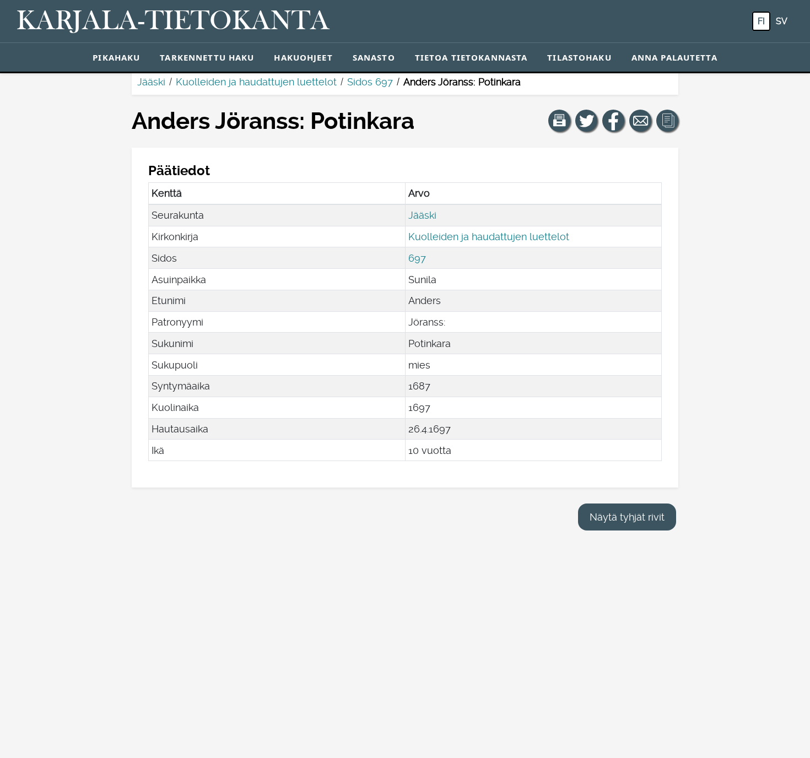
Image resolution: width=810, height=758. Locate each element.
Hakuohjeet (303, 57)
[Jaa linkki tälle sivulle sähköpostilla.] (640, 121)
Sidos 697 (370, 82)
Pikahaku (116, 57)
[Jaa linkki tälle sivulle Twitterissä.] (586, 121)
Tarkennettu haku (207, 57)
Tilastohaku (579, 57)
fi (761, 21)
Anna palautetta (674, 57)
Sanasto (374, 57)
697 (417, 258)
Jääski (151, 82)
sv (781, 21)
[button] (559, 121)
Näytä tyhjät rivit (627, 517)
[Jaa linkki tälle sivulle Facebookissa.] (613, 121)
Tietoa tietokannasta (471, 57)
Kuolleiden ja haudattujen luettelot (256, 82)
